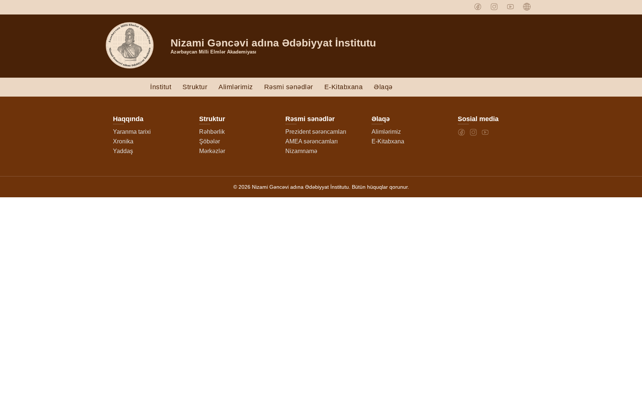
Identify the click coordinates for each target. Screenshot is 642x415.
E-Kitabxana (343, 87)
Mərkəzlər (212, 151)
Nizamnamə (301, 151)
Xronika (123, 141)
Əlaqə (383, 87)
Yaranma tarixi (132, 132)
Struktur (194, 87)
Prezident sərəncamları (315, 132)
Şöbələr (209, 141)
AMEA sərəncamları (311, 141)
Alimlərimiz (235, 87)
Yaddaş (123, 151)
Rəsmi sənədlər (288, 87)
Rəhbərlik (212, 132)
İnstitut (160, 87)
